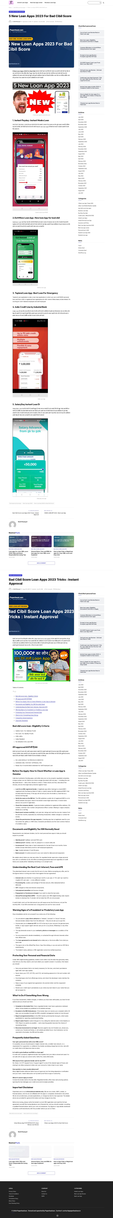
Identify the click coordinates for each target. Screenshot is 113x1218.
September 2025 (82, 127)
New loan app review (36, 2)
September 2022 (82, 168)
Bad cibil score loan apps (16, 1113)
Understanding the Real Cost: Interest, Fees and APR (31, 707)
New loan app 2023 (27, 503)
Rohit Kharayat (17, 21)
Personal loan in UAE (83, 230)
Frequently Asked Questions (24, 718)
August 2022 (81, 171)
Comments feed (82, 250)
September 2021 (82, 188)
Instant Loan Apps (22, 2)
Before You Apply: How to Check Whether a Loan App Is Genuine (35, 701)
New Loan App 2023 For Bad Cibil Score (44, 503)
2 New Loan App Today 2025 (85, 203)
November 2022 (82, 163)
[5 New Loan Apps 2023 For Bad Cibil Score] (41, 46)
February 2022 (82, 180)
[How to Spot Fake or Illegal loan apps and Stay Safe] (64, 1151)
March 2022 (81, 178)
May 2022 (80, 176)
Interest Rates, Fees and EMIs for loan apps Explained (41, 1162)
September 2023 (82, 151)
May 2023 (80, 156)
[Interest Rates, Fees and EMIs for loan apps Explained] (41, 1151)
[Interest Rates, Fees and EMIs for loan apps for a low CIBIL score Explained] (41, 541)
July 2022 (80, 173)
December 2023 (82, 149)
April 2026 (80, 119)
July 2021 (80, 193)
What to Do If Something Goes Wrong (27, 715)
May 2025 (80, 134)
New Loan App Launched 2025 (86, 225)
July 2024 (80, 144)
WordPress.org (82, 252)
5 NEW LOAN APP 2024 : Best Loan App (55, 513)
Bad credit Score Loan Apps (31, 1113)
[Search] (100, 2)
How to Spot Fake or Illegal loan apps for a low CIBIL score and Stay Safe (63, 553)
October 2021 (81, 185)
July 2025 (80, 129)
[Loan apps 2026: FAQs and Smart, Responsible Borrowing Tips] (19, 1151)
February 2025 (82, 139)
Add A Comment (41, 563)
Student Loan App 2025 (84, 232)
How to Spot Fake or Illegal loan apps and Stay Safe (63, 1162)
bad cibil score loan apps (17, 11)
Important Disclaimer (22, 720)
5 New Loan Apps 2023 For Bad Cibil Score (56, 1123)
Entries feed (81, 248)
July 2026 (80, 117)
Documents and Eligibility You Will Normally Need (30, 704)
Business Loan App (50, 2)
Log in (79, 245)
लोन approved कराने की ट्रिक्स (24, 699)
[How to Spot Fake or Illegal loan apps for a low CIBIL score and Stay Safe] (64, 541)
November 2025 (82, 124)
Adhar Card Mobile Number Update (87, 205)
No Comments (51, 21)
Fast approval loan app (15, 503)
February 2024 (82, 146)
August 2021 (81, 190)
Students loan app (83, 235)
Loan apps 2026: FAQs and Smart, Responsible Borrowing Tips (18, 1163)
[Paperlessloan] (11, 2)
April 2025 (80, 136)
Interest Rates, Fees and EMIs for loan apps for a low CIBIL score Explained (41, 553)
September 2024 (82, 141)
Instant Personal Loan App (84, 220)
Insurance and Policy (83, 223)
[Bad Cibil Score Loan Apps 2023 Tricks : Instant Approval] (41, 614)
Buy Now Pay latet (83, 213)
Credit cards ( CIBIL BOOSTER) (86, 215)
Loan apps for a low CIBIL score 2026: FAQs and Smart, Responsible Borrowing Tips (18, 553)
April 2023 (80, 158)
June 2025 (81, 131)
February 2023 (82, 161)
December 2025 (82, 122)
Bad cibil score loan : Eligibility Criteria (27, 696)
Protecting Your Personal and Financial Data (29, 712)
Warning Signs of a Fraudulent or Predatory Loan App (32, 709)
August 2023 (81, 154)
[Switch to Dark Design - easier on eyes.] (103, 2)
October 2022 (81, 166)
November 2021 (82, 183)
